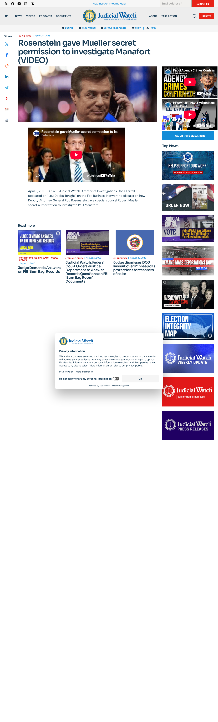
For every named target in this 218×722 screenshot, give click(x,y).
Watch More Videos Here (190, 135)
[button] (6, 16)
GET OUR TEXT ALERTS (115, 28)
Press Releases (75, 258)
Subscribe (202, 3)
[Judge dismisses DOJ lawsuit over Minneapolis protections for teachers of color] (135, 242)
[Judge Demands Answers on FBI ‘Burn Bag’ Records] (39, 242)
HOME (153, 28)
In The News (25, 36)
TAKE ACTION (89, 28)
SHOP (138, 28)
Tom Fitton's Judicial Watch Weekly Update (38, 259)
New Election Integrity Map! (109, 3)
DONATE (69, 28)
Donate (206, 16)
